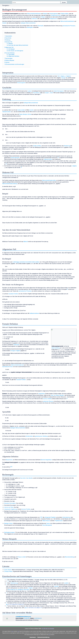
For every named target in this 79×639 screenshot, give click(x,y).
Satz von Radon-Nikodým (57, 395)
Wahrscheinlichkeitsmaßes (49, 180)
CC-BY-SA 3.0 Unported (48, 628)
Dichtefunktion (29, 436)
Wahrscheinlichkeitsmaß (17, 365)
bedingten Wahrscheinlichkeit (28, 23)
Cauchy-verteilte (47, 398)
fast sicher (23, 478)
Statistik (45, 13)
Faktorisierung (14, 583)
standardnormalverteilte (25, 262)
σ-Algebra (74, 166)
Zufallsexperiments (56, 15)
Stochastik (40, 25)
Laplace (30, 91)
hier (12, 631)
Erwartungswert (53, 13)
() (41, 517)
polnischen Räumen (48, 401)
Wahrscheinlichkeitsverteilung (9, 183)
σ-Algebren (68, 76)
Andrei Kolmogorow (59, 91)
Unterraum (34, 18)
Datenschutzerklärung (43, 637)
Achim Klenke (7, 569)
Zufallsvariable (21, 110)
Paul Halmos (36, 92)
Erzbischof (26, 618)
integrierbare (41, 393)
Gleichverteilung (56, 348)
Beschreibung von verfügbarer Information (18, 589)
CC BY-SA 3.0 (38, 618)
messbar (63, 77)
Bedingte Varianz (8, 523)
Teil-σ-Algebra (61, 76)
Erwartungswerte (15, 157)
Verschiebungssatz (47, 525)
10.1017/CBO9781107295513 (15, 604)
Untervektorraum (66, 517)
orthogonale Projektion (50, 517)
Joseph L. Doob (49, 92)
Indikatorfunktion (6, 111)
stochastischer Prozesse (69, 25)
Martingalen (30, 27)
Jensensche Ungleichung (10, 509)
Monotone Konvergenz (10, 503)
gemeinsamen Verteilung (41, 436)
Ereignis (43, 17)
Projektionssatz (59, 520)
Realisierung (67, 145)
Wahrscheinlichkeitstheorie (34, 13)
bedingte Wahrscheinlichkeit (31, 102)
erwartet (31, 110)
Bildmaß (26, 241)
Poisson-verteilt (21, 557)
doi (7, 604)
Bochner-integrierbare (46, 459)
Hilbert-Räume (46, 520)
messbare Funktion (13, 293)
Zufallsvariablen (64, 13)
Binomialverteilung (69, 557)
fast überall (29, 478)
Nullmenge (16, 344)
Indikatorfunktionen (34, 313)
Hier (18, 631)
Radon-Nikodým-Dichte (25, 114)
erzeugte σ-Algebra (15, 350)
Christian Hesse (8, 571)
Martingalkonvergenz (9, 532)
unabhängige (16, 262)
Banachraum (9, 459)
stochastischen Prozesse (25, 291)
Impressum (33, 637)
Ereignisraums (53, 18)
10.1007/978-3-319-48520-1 (34, 607)
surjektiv (66, 583)
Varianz (48, 523)
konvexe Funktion (26, 509)
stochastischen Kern (7, 366)
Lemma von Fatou (8, 507)
